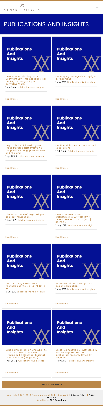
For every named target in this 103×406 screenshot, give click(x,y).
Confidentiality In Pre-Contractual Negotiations (76, 146)
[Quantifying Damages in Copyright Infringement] (76, 54)
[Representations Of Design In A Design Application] (76, 261)
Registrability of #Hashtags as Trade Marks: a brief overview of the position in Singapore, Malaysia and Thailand (25, 149)
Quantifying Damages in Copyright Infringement (76, 77)
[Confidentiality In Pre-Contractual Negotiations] (76, 123)
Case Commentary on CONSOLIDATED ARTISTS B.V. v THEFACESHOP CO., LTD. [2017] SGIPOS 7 (73, 218)
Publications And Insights (26, 62)
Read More (11, 99)
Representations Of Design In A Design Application (74, 285)
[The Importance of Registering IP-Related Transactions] (26, 192)
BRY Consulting (58, 400)
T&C (91, 395)
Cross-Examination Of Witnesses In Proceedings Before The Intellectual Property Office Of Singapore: (76, 353)
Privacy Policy (78, 395)
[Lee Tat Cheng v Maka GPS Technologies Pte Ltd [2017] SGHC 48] (26, 261)
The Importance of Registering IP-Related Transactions (25, 215)
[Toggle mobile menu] (97, 6)
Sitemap (51, 397)
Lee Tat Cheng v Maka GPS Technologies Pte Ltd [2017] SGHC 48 (25, 286)
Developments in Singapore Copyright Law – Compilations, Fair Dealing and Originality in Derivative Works (25, 80)
